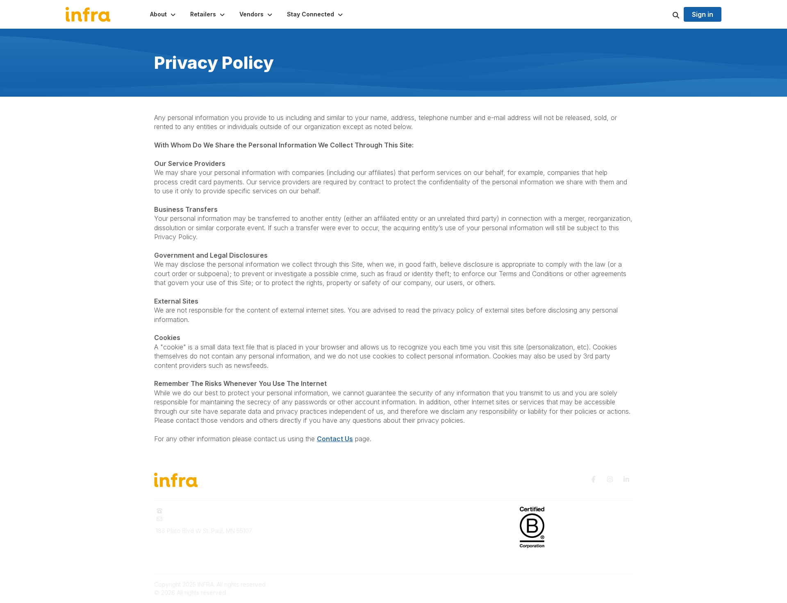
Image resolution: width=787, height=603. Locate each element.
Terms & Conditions (424, 547)
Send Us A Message (193, 518)
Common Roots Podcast (430, 522)
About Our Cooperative (308, 510)
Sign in (702, 14)
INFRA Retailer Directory (309, 522)
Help (404, 558)
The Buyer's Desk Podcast (434, 510)
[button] (163, 14)
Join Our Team (296, 558)
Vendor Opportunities (306, 534)
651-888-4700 (185, 510)
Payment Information (183, 557)
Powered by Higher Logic (598, 584)
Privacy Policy (417, 534)
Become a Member (303, 547)
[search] (666, 14)
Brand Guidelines (179, 545)
